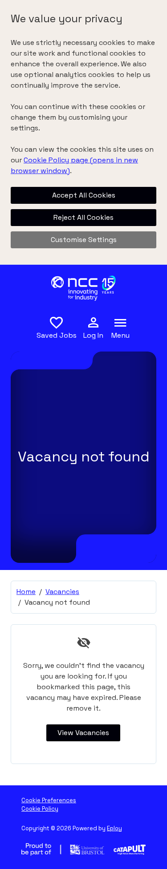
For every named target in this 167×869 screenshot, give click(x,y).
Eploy (114, 828)
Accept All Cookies (83, 195)
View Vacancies (83, 732)
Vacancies (62, 591)
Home (26, 591)
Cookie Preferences (48, 800)
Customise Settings (84, 239)
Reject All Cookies (83, 217)
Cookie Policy (39, 808)
